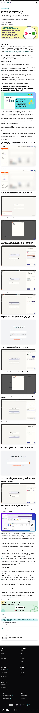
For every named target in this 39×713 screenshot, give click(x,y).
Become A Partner (24, 695)
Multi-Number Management (5, 689)
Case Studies (22, 672)
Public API (2, 674)
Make (2, 679)
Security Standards (4, 658)
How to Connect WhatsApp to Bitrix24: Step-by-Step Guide (12, 638)
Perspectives (22, 674)
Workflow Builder (4, 676)
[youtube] (19, 709)
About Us (2, 650)
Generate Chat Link (6, 696)
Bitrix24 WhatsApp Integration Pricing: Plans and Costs (11, 631)
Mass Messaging (3, 687)
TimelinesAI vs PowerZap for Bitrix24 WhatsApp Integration (12, 635)
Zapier (2, 678)
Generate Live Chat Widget (7, 695)
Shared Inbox (3, 684)
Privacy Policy (3, 656)
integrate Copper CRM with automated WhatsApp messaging (17, 51)
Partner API (23, 698)
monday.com (22, 655)
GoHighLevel (22, 663)
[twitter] (18, 709)
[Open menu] (37, 3)
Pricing (2, 655)
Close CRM (22, 658)
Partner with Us (3, 0)
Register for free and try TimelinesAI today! (18, 597)
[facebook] (16, 709)
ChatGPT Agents (4, 672)
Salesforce (22, 656)
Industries (2, 653)
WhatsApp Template (6, 698)
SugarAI (21, 664)
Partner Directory (24, 696)
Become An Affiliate (9, 0)
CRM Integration (3, 685)
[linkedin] (14, 709)
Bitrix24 (21, 661)
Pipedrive (21, 650)
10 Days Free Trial (19, 607)
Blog (21, 669)
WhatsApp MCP (4, 669)
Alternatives (22, 675)
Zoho (21, 653)
